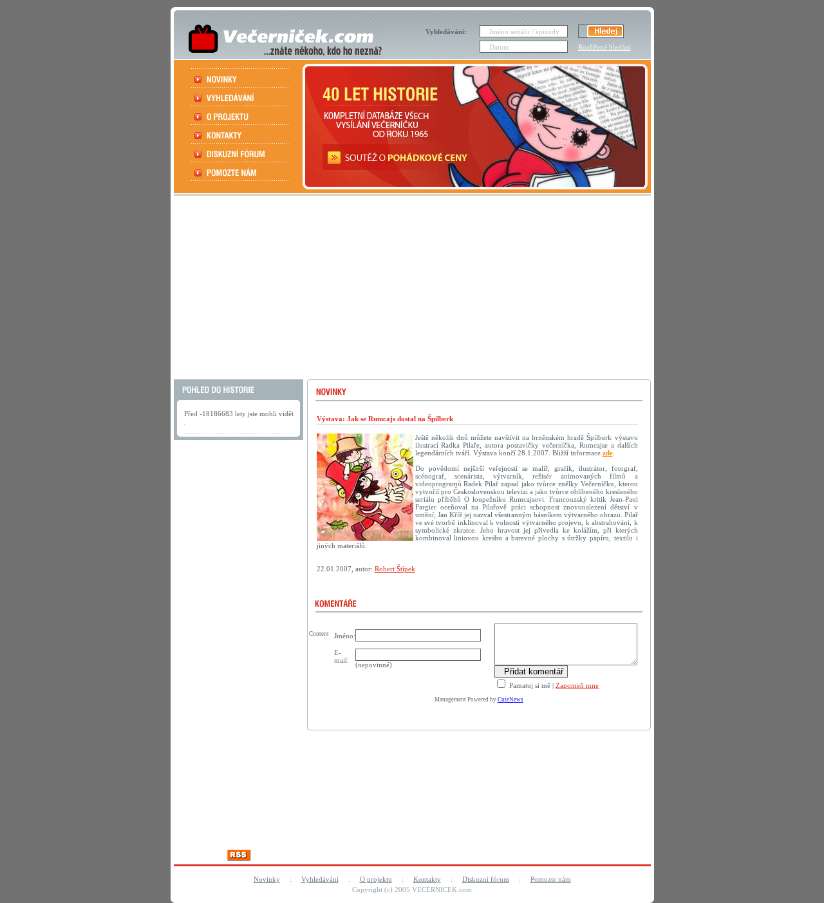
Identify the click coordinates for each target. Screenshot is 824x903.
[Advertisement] (411, 289)
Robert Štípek (395, 569)
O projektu (376, 879)
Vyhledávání (320, 879)
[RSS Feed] (238, 856)
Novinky (267, 879)
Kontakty (427, 879)
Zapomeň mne (577, 685)
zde (608, 453)
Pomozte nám (550, 879)
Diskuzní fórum (485, 879)
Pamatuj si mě (528, 685)
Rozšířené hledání (604, 47)
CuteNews (510, 699)
